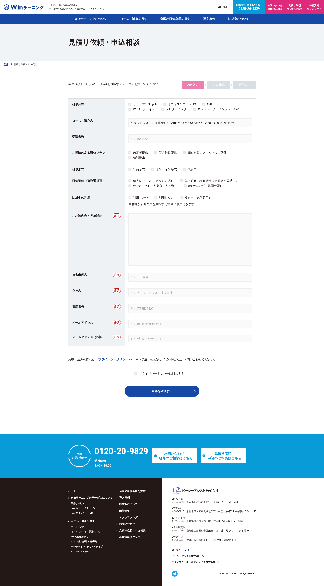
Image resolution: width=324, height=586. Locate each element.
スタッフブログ (128, 517)
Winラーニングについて (91, 18)
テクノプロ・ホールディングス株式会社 (193, 562)
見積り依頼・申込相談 (132, 530)
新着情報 (124, 510)
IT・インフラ (77, 526)
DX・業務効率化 (79, 536)
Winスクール (179, 550)
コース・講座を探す (133, 18)
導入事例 (209, 18)
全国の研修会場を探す (175, 18)
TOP (73, 491)
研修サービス (78, 503)
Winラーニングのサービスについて (92, 497)
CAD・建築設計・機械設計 (85, 541)
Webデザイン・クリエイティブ (87, 546)
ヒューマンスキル (80, 551)
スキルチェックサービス (83, 508)
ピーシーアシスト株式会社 (186, 556)
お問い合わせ (127, 523)
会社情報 (223, 7)
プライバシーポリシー (113, 359)
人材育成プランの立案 (82, 513)
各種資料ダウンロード (132, 537)
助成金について (238, 18)
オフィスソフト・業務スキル (85, 531)
